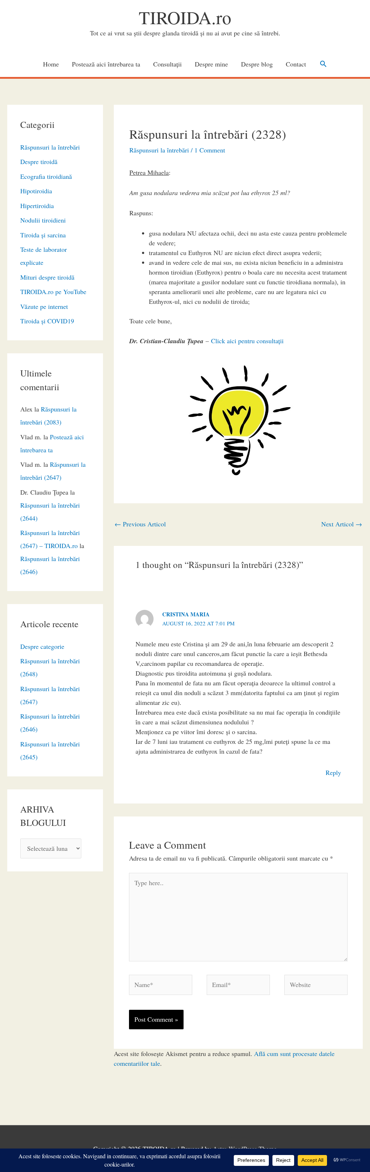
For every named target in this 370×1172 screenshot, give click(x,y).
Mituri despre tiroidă (47, 277)
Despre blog (257, 64)
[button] (323, 64)
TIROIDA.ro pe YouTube (53, 291)
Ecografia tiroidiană (46, 176)
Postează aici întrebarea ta (106, 64)
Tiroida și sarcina (43, 234)
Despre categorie (42, 646)
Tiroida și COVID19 (47, 320)
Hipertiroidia (37, 205)
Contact (296, 64)
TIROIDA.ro (185, 17)
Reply (333, 772)
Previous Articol (140, 524)
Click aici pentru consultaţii (247, 340)
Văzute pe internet (44, 306)
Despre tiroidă (38, 161)
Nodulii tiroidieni (43, 220)
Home (51, 64)
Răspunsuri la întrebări (50, 147)
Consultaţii (167, 64)
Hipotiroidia (36, 190)
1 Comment (209, 150)
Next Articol (341, 524)
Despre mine (211, 64)
